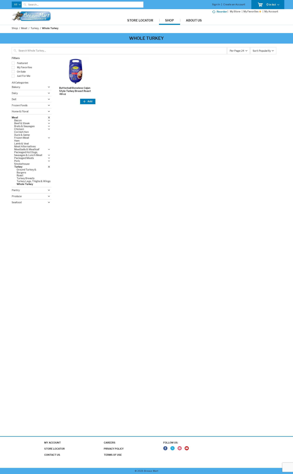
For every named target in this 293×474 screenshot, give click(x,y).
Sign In (216, 4)
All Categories (20, 82)
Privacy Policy (114, 448)
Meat (24, 28)
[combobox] (17, 5)
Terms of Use (113, 454)
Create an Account (234, 4)
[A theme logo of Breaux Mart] (31, 17)
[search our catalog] (25, 5)
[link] (165, 448)
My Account (52, 442)
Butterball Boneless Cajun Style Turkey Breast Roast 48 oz (75, 91)
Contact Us (52, 454)
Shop (15, 28)
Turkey (35, 28)
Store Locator (54, 448)
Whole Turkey (50, 28)
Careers (109, 442)
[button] (48, 87)
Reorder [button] (222, 11)
